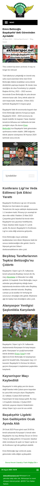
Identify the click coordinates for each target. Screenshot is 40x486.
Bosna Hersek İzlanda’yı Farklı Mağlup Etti (20, 462)
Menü (12, 22)
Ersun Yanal (20, 354)
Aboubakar (11, 277)
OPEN (31, 175)
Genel (5, 42)
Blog (31, 39)
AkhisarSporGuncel (21, 39)
